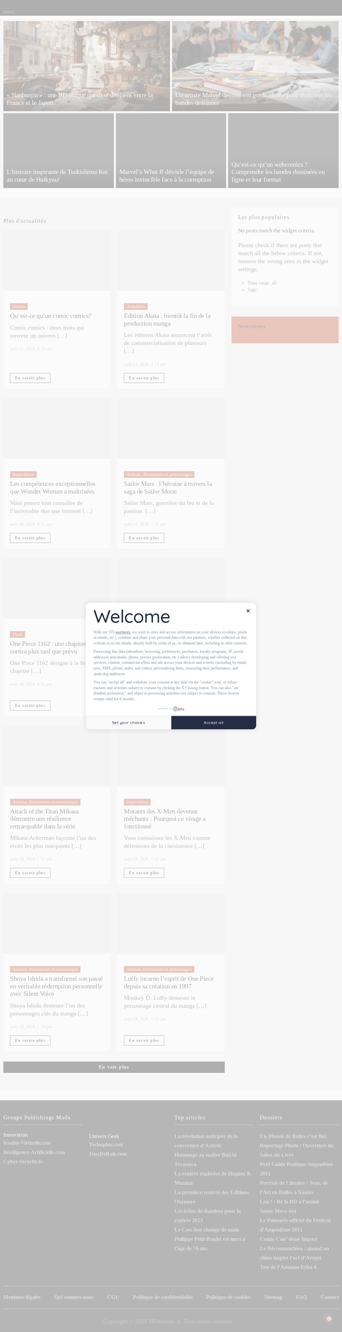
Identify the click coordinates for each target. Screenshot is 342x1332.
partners (123, 632)
